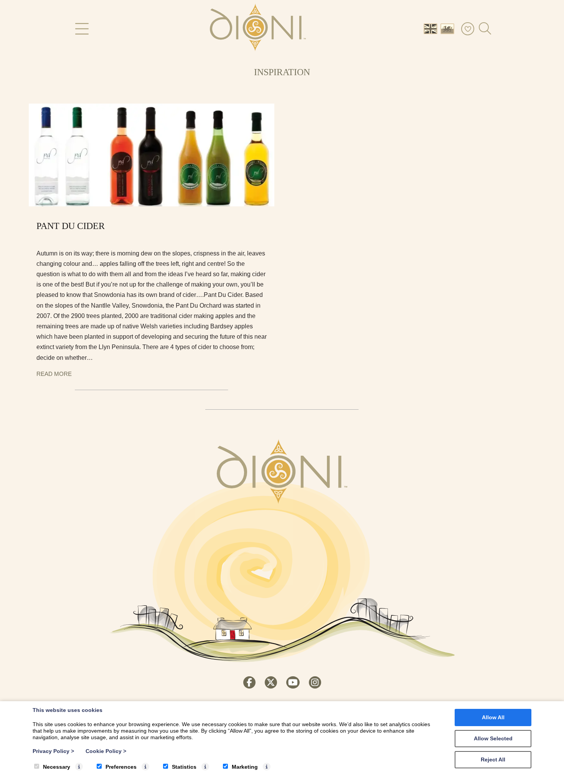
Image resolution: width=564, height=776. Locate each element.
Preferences (121, 767)
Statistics (184, 767)
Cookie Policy (106, 751)
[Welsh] (448, 28)
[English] (432, 28)
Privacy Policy (53, 751)
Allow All (493, 717)
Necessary (56, 767)
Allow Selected (493, 738)
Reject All (493, 759)
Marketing (245, 767)
